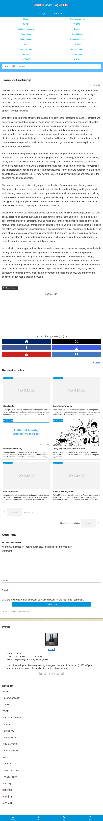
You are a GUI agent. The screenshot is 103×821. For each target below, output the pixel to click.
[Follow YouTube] (26, 354)
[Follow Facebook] (26, 347)
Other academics (11, 750)
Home (6, 691)
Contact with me (11, 770)
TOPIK (6, 704)
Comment (7, 551)
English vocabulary (12, 717)
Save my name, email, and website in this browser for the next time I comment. (44, 600)
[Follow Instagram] (76, 347)
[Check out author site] (26, 341)
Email (5, 590)
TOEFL (6, 711)
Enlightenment (10, 744)
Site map (7, 783)
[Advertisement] (51, 313)
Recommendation (11, 698)
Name (6, 580)
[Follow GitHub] (76, 354)
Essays (6, 724)
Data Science (9, 737)
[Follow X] (76, 341)
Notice (6, 757)
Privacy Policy (10, 777)
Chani (51, 649)
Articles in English (11, 288)
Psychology (8, 731)
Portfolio (7, 763)
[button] (98, 66)
